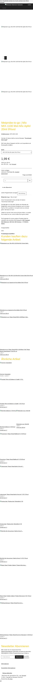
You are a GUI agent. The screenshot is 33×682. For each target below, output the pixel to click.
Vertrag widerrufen (7, 673)
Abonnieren (19, 657)
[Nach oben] (0, 681)
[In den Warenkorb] (2, 18)
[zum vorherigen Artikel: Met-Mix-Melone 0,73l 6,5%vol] (2, 13)
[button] (24, 4)
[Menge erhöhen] (29, 183)
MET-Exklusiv (18, 222)
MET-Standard (26, 220)
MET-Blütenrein (5, 222)
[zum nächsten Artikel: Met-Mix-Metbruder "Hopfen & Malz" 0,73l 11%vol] (5, 13)
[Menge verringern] (2, 180)
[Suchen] (30, 8)
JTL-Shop (10, 679)
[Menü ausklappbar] (3, 5)
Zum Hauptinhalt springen (6, 0)
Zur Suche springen (18, 0)
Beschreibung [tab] (22, 193)
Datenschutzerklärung (6, 651)
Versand (14, 164)
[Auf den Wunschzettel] (5, 24)
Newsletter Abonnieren (26, 657)
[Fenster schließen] (2, 21)
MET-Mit (12, 222)
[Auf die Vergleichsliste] (2, 24)
